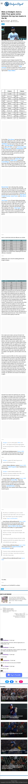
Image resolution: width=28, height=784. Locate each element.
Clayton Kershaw (16, 546)
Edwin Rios (18, 158)
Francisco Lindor (21, 146)
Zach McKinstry (10, 485)
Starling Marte (19, 148)
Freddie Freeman (5, 196)
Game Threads (6, 21)
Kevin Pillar (14, 479)
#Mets (19, 442)
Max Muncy (23, 196)
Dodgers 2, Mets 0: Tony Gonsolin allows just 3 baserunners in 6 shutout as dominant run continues (19, 615)
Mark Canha (8, 148)
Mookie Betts (4, 187)
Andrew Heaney (5, 548)
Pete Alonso (11, 139)
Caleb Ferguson (12, 466)
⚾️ (14, 675)
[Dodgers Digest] (14, 3)
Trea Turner (23, 194)
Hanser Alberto (12, 526)
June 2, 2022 (21, 451)
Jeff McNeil (4, 143)
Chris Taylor (17, 208)
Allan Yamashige (6, 20)
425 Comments (15, 21)
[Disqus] (14, 655)
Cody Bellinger (5, 161)
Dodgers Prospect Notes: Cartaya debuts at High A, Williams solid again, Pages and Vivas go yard (9, 609)
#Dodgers (5, 442)
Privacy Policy (14, 780)
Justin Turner (13, 160)
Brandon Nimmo (9, 145)
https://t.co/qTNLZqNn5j (12, 518)
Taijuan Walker (11, 70)
